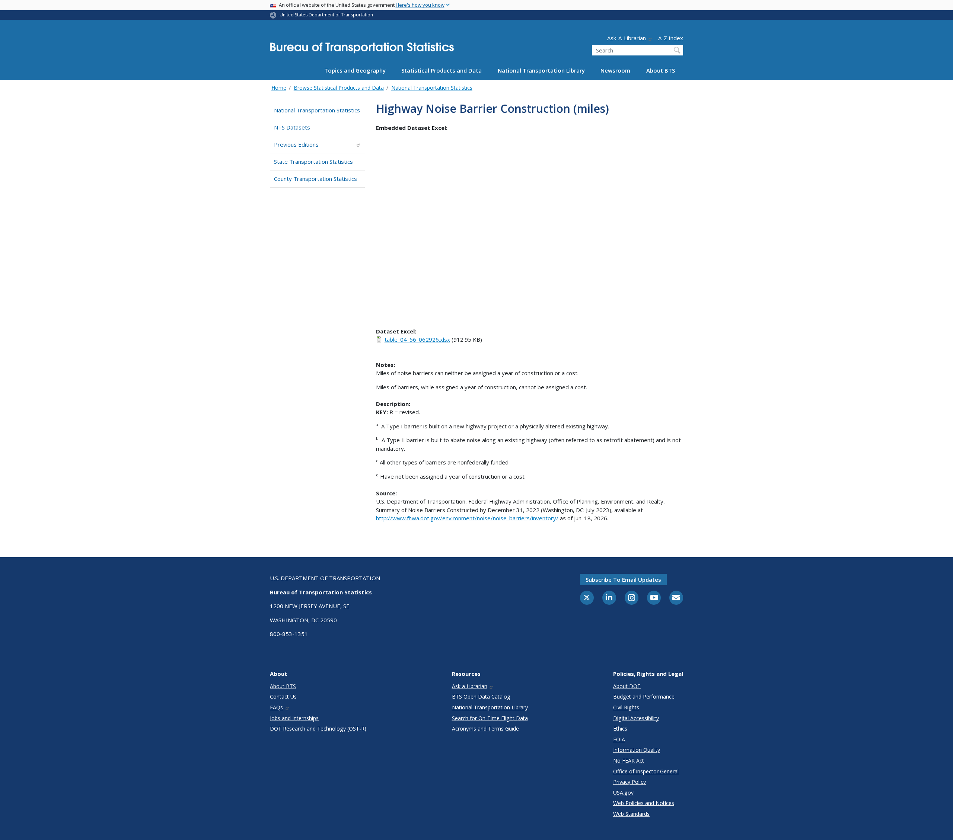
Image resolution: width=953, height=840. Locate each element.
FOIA (619, 739)
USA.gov (623, 792)
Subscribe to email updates (623, 579)
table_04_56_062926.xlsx (417, 339)
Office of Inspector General (646, 771)
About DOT (627, 686)
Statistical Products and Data (441, 70)
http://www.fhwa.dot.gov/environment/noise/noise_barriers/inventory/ (467, 518)
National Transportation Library (541, 70)
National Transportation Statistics (431, 87)
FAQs (276, 707)
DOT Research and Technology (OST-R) (318, 728)
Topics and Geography (355, 70)
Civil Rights (626, 707)
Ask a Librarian (469, 686)
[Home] (362, 50)
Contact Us (283, 696)
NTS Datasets (292, 127)
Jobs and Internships (294, 718)
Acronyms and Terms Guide (485, 728)
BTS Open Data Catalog (481, 696)
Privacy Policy (629, 781)
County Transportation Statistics (315, 178)
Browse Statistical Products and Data (339, 87)
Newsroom (615, 70)
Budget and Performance (644, 696)
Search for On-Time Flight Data (490, 718)
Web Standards (631, 813)
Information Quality (636, 749)
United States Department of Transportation (326, 15)
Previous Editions (296, 144)
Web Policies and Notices (643, 803)
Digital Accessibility (636, 718)
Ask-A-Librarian (626, 38)
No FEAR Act (628, 760)
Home (278, 87)
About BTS (660, 70)
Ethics (620, 728)
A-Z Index (670, 38)
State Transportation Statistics (313, 161)
